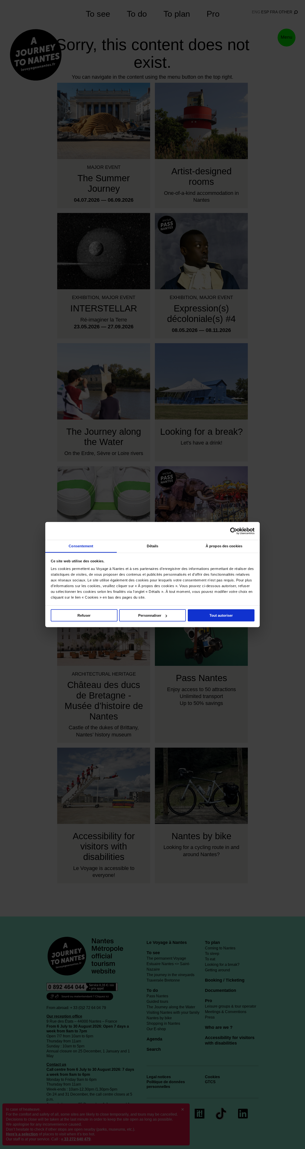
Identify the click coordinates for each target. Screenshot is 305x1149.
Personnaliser (149, 615)
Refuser (84, 615)
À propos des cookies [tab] (224, 546)
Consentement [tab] (81, 546)
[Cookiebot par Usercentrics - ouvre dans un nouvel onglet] (233, 530)
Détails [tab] (152, 546)
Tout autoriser (221, 615)
